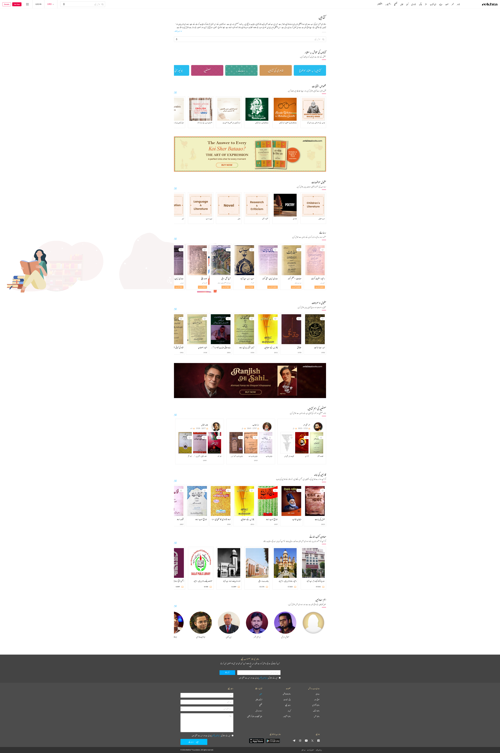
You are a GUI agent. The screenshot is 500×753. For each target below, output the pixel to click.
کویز (407, 4)
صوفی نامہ (317, 700)
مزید (373, 4)
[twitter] (312, 740)
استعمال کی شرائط (310, 750)
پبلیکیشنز (379, 4)
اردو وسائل (259, 711)
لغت (446, 4)
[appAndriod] (272, 740)
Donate (6, 4)
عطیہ (261, 694)
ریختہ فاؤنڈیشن (287, 694)
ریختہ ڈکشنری (316, 705)
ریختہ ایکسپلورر (287, 716)
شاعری (413, 4)
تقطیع (395, 4)
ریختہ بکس (317, 716)
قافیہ (401, 4)
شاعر (458, 4)
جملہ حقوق (303, 750)
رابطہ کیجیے (288, 705)
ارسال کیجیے (191, 742)
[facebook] (318, 740)
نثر (426, 4)
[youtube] (306, 740)
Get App (17, 4)
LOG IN (38, 4)
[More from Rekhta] (27, 4)
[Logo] (489, 4)
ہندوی (318, 694)
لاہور (191, 428)
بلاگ (420, 4)
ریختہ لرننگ (316, 711)
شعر (453, 4)
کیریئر (289, 711)
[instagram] (300, 740)
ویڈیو (440, 4)
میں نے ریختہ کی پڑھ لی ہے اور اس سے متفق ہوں (258, 677)
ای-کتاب (433, 4)
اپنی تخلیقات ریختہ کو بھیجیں (254, 716)
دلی (293, 428)
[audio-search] (64, 4)
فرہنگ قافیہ (259, 700)
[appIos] (256, 740)
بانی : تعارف (287, 700)
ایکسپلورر (388, 4)
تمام (175, 92)
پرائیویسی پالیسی (263, 677)
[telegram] (294, 740)
